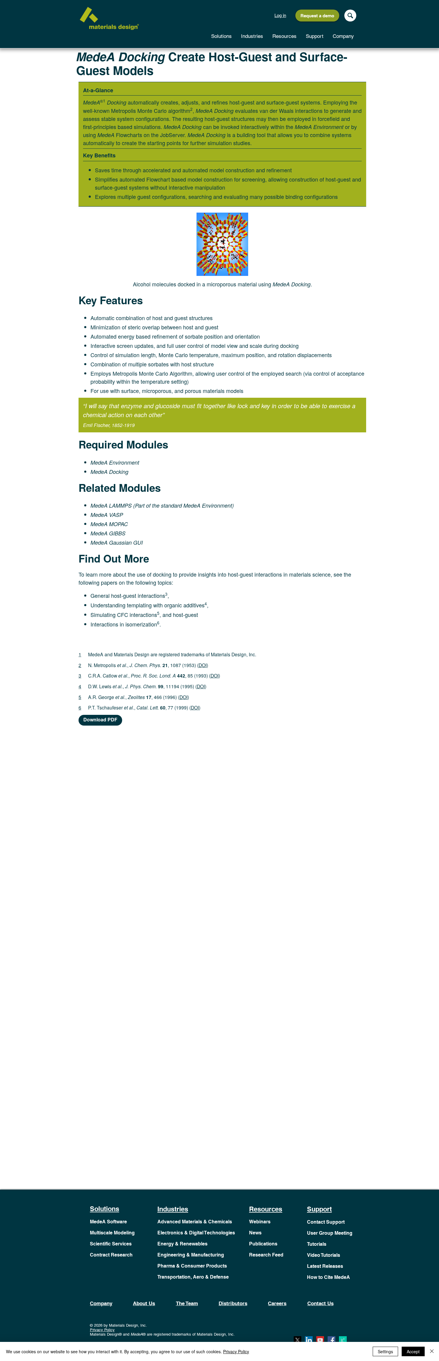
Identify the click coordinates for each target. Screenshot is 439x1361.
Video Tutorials (323, 1255)
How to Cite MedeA (328, 1277)
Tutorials (316, 1244)
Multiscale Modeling (112, 1233)
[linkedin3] (309, 1340)
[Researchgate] (343, 1340)
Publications (263, 1244)
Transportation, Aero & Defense (193, 1277)
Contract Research (111, 1255)
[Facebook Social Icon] (331, 1340)
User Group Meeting (329, 1233)
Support (319, 1209)
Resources (265, 1209)
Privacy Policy (102, 1330)
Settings (385, 1351)
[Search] (350, 15)
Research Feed (266, 1255)
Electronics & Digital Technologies (196, 1233)
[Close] (431, 1351)
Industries (172, 1209)
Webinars (260, 1222)
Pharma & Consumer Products (192, 1266)
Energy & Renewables (182, 1244)
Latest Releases (325, 1266)
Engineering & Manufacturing (190, 1255)
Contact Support (326, 1222)
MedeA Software (108, 1222)
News (255, 1233)
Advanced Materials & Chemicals (194, 1222)
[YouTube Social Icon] (320, 1340)
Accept (413, 1351)
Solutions (104, 1209)
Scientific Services (111, 1244)
